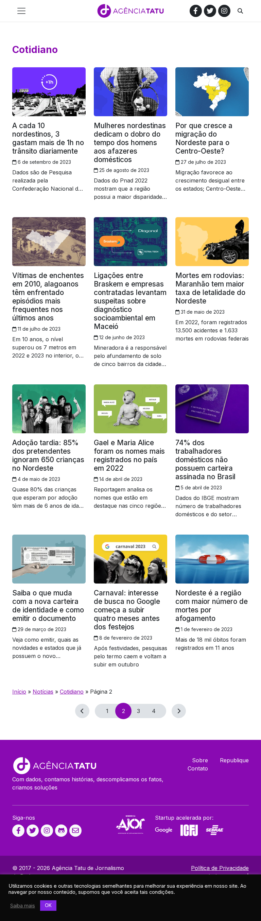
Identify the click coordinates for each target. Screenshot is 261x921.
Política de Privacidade (220, 868)
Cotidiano (72, 691)
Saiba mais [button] (22, 906)
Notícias (43, 691)
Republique (234, 760)
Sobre (200, 760)
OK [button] (48, 905)
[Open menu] (21, 10)
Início (19, 691)
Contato (198, 768)
